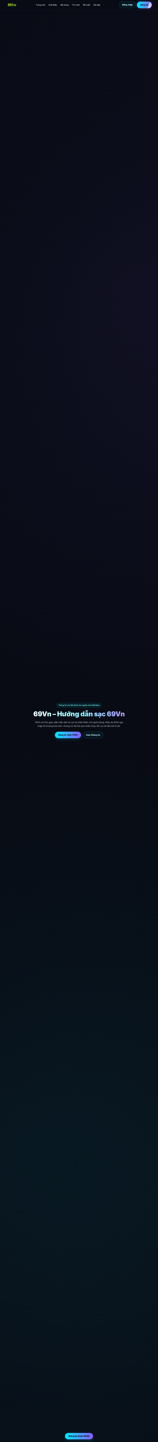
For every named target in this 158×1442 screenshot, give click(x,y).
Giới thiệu (53, 5)
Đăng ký (144, 5)
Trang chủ (40, 5)
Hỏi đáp (96, 5)
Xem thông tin (93, 735)
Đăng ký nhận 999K (68, 735)
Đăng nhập (127, 5)
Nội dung (64, 5)
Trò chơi (76, 5)
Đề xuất (86, 5)
